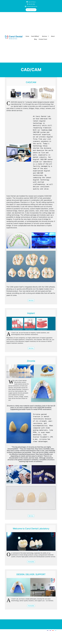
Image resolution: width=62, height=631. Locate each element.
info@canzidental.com (32, 6)
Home (27, 36)
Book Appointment (31, 9)
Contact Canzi (43, 39)
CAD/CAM (31, 82)
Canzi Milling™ (35, 36)
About (53, 36)
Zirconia (31, 361)
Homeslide (31, 561)
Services (44, 36)
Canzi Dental (15, 36)
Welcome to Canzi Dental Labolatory (31, 528)
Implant (31, 313)
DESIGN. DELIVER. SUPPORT (31, 574)
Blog (35, 39)
